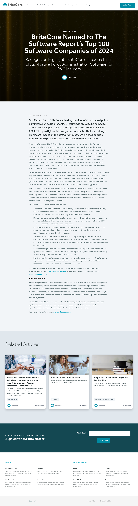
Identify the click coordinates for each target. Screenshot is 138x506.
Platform (30, 5)
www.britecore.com (38, 275)
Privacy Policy (91, 501)
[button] (43, 5)
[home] (13, 5)
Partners (79, 5)
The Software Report (56, 272)
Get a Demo (127, 5)
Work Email (81, 433)
